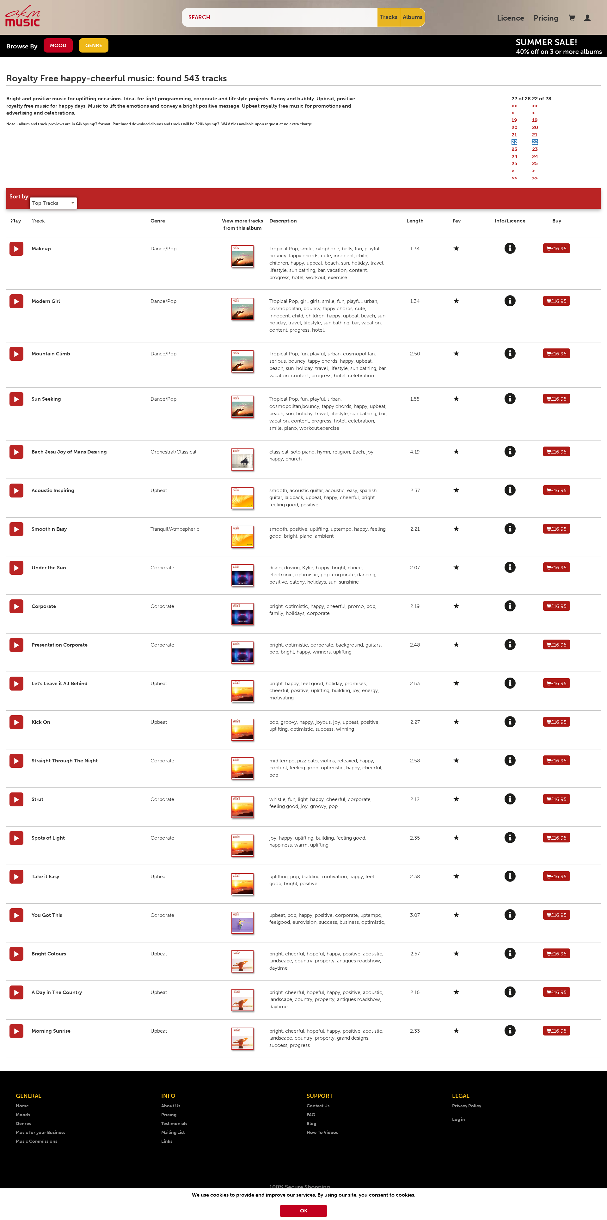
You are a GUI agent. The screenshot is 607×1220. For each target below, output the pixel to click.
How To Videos (322, 1132)
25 (514, 163)
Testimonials (174, 1123)
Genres (23, 1123)
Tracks (388, 17)
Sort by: (19, 196)
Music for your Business (40, 1132)
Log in (458, 1119)
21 (514, 135)
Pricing (546, 17)
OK (303, 1211)
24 (515, 156)
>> (514, 178)
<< (514, 106)
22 (514, 142)
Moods (23, 1114)
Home (22, 1106)
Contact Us (318, 1106)
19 (514, 120)
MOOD (58, 45)
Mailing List (173, 1132)
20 (515, 127)
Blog (311, 1123)
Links (166, 1141)
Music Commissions (36, 1141)
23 (514, 149)
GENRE (93, 45)
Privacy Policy (466, 1106)
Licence (510, 17)
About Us (170, 1106)
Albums (412, 17)
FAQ (311, 1114)
